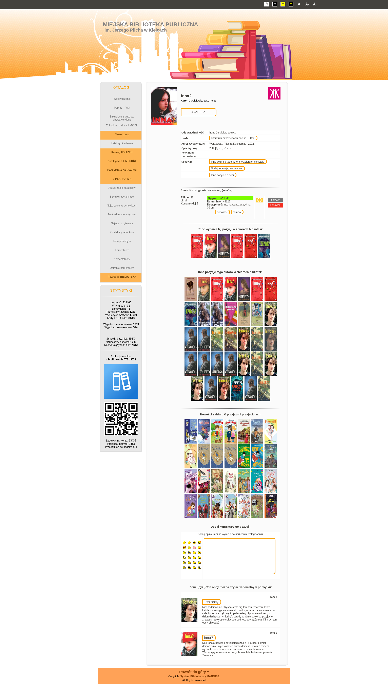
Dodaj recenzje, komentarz (226, 168)
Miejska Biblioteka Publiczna (150, 24)
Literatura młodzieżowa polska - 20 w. (233, 138)
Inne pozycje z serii (222, 175)
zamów (237, 212)
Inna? (208, 638)
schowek (222, 212)
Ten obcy (211, 602)
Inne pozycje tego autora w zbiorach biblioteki (237, 161)
